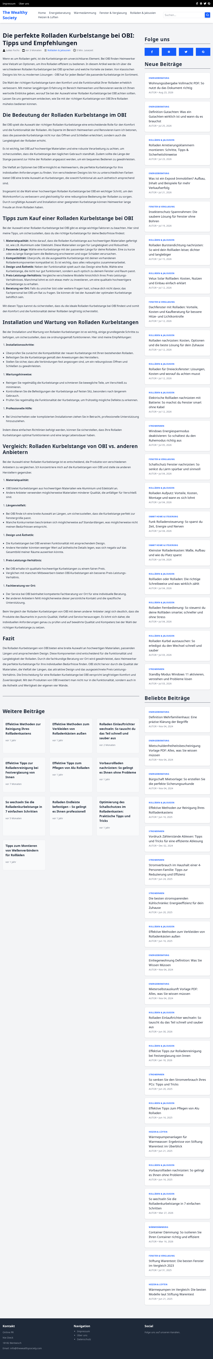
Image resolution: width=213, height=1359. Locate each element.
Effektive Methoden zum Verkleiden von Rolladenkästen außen (70, 728)
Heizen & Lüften (48, 17)
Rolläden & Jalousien (143, 13)
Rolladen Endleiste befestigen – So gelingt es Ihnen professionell (69, 806)
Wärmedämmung (85, 13)
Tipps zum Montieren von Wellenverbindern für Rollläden (21, 850)
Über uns (24, 3)
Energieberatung (60, 13)
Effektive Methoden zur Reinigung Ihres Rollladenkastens (23, 728)
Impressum (9, 3)
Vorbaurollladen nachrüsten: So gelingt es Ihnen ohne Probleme (117, 767)
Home (42, 13)
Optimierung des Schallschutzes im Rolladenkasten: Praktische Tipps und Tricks (114, 811)
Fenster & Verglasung (113, 13)
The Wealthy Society (15, 15)
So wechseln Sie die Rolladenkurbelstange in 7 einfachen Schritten (23, 806)
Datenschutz (84, 1339)
